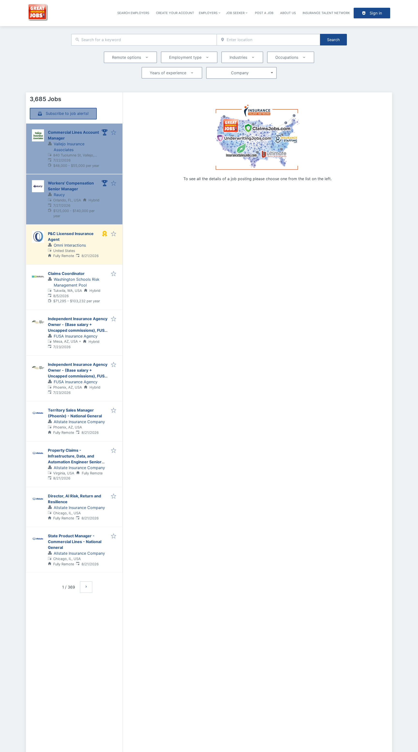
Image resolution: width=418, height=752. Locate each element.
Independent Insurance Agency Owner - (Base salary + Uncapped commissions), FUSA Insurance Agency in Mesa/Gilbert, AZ (77, 330)
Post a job (264, 13)
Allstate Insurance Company (79, 421)
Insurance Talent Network (326, 13)
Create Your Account (175, 13)
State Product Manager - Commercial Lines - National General (74, 541)
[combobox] (144, 40)
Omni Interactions (70, 245)
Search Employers (133, 13)
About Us (288, 13)
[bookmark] (114, 132)
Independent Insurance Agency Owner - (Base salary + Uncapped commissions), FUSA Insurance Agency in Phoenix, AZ (77, 376)
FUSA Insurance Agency (75, 336)
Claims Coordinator (66, 273)
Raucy (59, 194)
